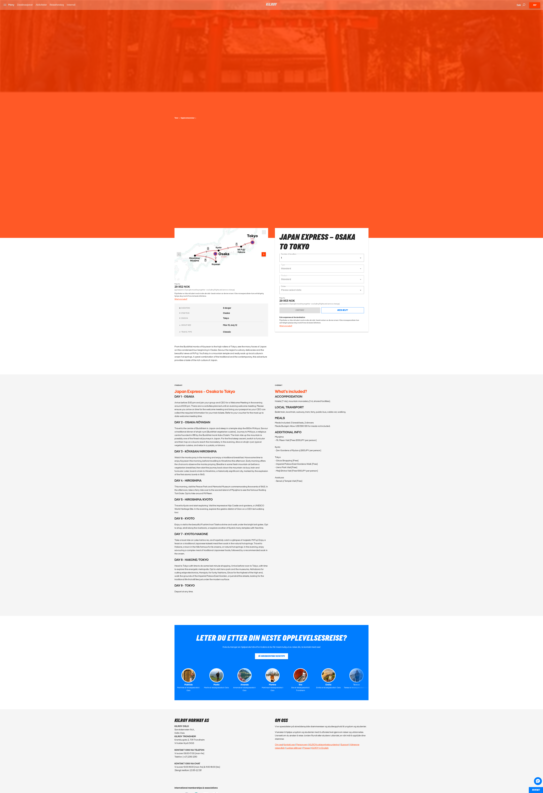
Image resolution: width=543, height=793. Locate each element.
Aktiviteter (41, 4)
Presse (306, 748)
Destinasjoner (25, 4)
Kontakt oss (289, 744)
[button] (321, 258)
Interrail (71, 4)
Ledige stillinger (294, 748)
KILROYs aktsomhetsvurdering (324, 744)
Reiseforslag (57, 4)
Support (345, 744)
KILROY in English (320, 748)
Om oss (279, 744)
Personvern (302, 744)
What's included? (180, 299)
